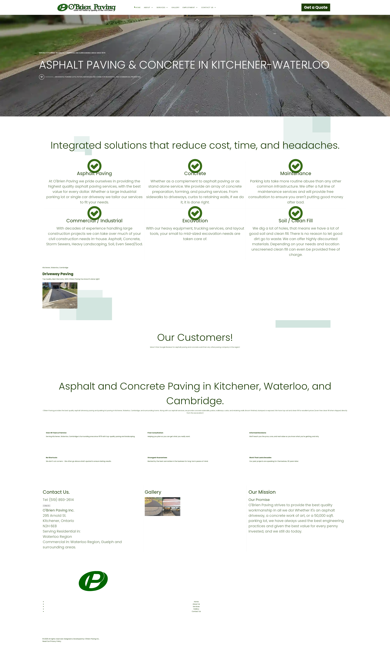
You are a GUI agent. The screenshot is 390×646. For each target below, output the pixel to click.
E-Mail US (47, 505)
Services (196, 606)
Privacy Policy (55, 641)
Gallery (196, 609)
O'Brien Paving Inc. (92, 639)
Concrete (195, 173)
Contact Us (196, 611)
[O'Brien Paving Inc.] (85, 7)
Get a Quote (316, 7)
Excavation (195, 220)
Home (196, 601)
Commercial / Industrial (94, 220)
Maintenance (295, 173)
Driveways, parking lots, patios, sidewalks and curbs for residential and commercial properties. (98, 77)
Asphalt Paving (94, 173)
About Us (196, 604)
